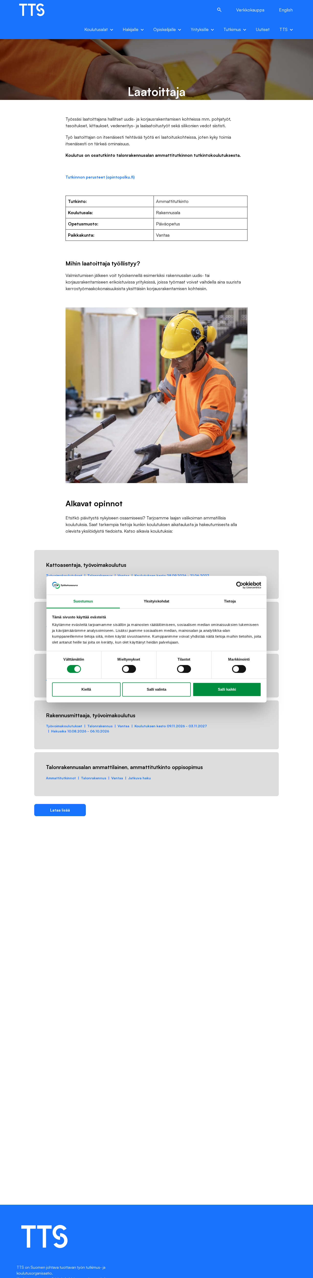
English (286, 9)
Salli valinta (156, 689)
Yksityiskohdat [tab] (156, 601)
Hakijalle (130, 29)
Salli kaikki (227, 689)
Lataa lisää (60, 810)
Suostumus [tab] (83, 601)
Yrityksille (200, 29)
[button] (219, 10)
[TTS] (37, 10)
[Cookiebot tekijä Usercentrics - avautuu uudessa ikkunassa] (239, 585)
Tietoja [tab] (230, 601)
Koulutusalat (96, 29)
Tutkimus (232, 29)
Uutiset (263, 29)
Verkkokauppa (250, 9)
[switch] (129, 669)
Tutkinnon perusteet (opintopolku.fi (100, 177)
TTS (283, 29)
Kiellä (86, 689)
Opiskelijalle (164, 29)
